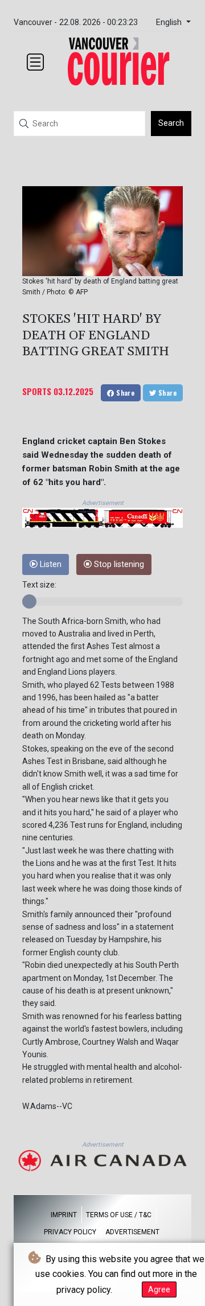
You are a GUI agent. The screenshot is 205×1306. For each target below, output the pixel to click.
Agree (159, 1289)
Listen (50, 564)
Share (124, 392)
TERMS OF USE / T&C (118, 1215)
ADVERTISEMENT (132, 1232)
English (170, 22)
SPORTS (36, 391)
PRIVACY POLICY (70, 1232)
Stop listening (118, 564)
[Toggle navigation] (35, 62)
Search (171, 123)
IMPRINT (64, 1215)
